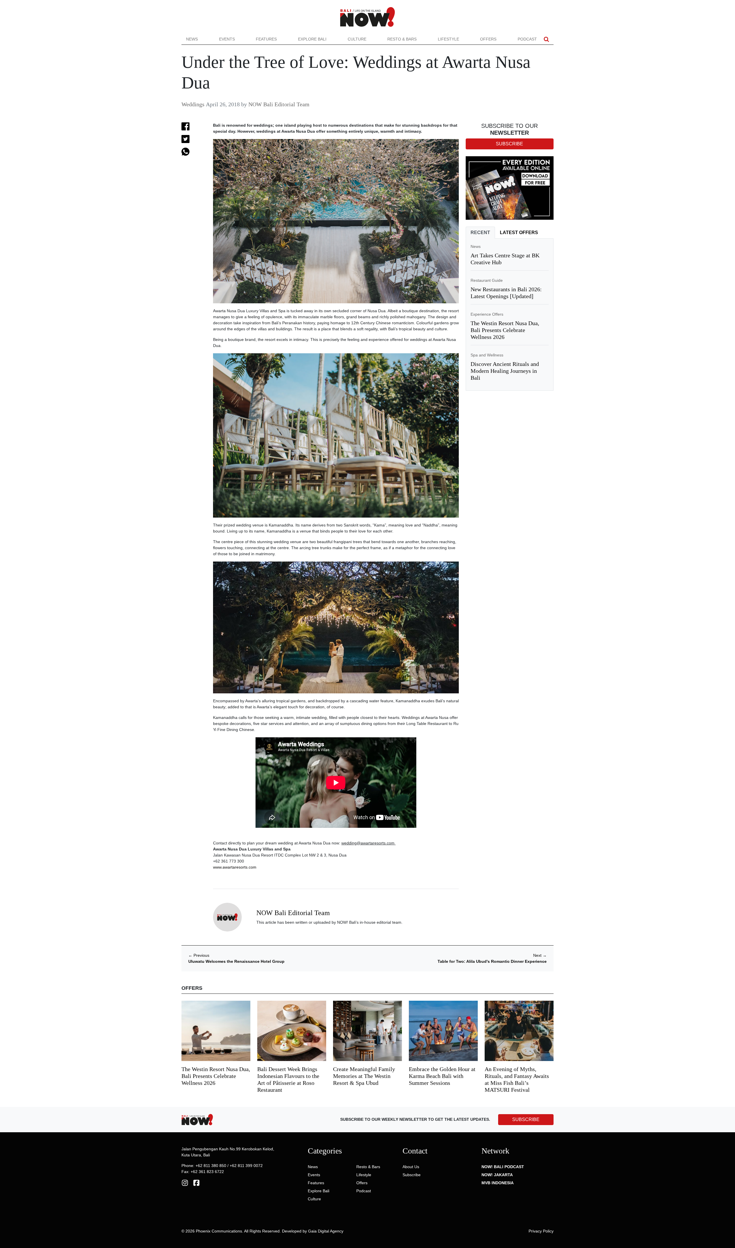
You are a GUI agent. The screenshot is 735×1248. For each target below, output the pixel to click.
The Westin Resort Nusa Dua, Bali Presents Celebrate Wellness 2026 (505, 330)
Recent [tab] (480, 232)
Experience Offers (487, 314)
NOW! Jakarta (497, 1174)
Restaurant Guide (487, 280)
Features (266, 39)
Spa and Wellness (487, 355)
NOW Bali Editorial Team (279, 104)
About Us (411, 1166)
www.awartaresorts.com (234, 867)
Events (227, 39)
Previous (198, 955)
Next (540, 955)
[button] (546, 39)
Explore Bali (312, 39)
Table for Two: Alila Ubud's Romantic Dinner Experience (492, 961)
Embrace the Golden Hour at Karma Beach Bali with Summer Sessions (442, 1076)
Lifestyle (448, 39)
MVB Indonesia (497, 1183)
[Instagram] (184, 1182)
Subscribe (412, 1174)
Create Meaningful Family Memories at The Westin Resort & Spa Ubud (364, 1076)
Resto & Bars (402, 39)
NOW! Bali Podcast (502, 1166)
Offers (488, 39)
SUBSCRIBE (525, 1119)
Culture (357, 39)
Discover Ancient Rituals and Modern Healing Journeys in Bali (505, 371)
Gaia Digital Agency (325, 1231)
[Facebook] (196, 1182)
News (192, 39)
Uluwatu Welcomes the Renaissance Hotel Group (236, 961)
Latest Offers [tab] (519, 232)
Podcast (527, 39)
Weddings (192, 104)
